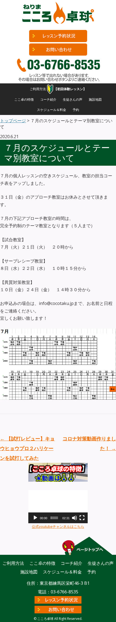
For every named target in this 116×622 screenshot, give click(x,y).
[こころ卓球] (58, 14)
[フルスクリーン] (82, 518)
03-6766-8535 (64, 592)
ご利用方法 (38, 89)
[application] (58, 507)
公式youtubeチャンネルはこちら (58, 526)
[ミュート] (74, 518)
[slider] (54, 517)
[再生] (35, 518)
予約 (76, 109)
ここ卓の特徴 (24, 99)
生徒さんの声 (72, 99)
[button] (58, 507)
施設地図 (95, 99)
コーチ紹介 (48, 99)
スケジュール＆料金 (51, 109)
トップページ (13, 121)
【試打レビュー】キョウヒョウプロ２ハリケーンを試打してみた (27, 448)
